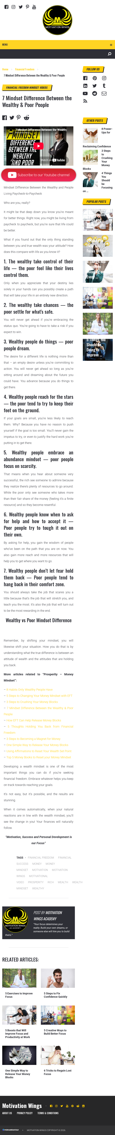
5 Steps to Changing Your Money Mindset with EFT (39, 696)
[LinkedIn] (85, 85)
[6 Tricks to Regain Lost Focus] (58, 1055)
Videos (43, 87)
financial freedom (41, 857)
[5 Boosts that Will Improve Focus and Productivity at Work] (19, 1015)
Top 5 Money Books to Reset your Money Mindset (38, 757)
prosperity (36, 882)
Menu (5, 44)
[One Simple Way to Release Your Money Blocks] (19, 1055)
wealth (63, 882)
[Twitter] (21, 7)
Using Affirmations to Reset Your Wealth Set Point (38, 751)
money (37, 863)
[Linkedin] (83, 1106)
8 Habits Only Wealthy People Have (29, 689)
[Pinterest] (27, 7)
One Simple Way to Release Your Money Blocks (37, 745)
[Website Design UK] (10, 1130)
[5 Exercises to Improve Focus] (19, 978)
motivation (40, 869)
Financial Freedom (17, 87)
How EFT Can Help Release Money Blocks (33, 720)
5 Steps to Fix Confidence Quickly (55, 995)
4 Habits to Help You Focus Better (96, 245)
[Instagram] (13, 7)
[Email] (104, 93)
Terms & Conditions (48, 1113)
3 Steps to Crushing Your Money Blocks (32, 702)
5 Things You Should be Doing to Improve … (96, 347)
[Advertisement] (98, 377)
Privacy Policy (24, 1113)
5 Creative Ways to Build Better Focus (55, 1032)
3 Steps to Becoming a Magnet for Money (33, 739)
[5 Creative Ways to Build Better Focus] (58, 1015)
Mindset (34, 87)
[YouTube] (85, 93)
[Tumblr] (104, 85)
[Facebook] (6, 7)
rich (51, 882)
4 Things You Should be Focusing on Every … (96, 269)
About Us (7, 1113)
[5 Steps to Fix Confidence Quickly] (58, 978)
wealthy (38, 888)
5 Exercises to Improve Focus (97, 326)
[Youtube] (34, 7)
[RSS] (85, 101)
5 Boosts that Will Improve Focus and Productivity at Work (17, 1034)
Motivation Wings (22, 1105)
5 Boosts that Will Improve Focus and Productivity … (97, 217)
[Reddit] (94, 93)
